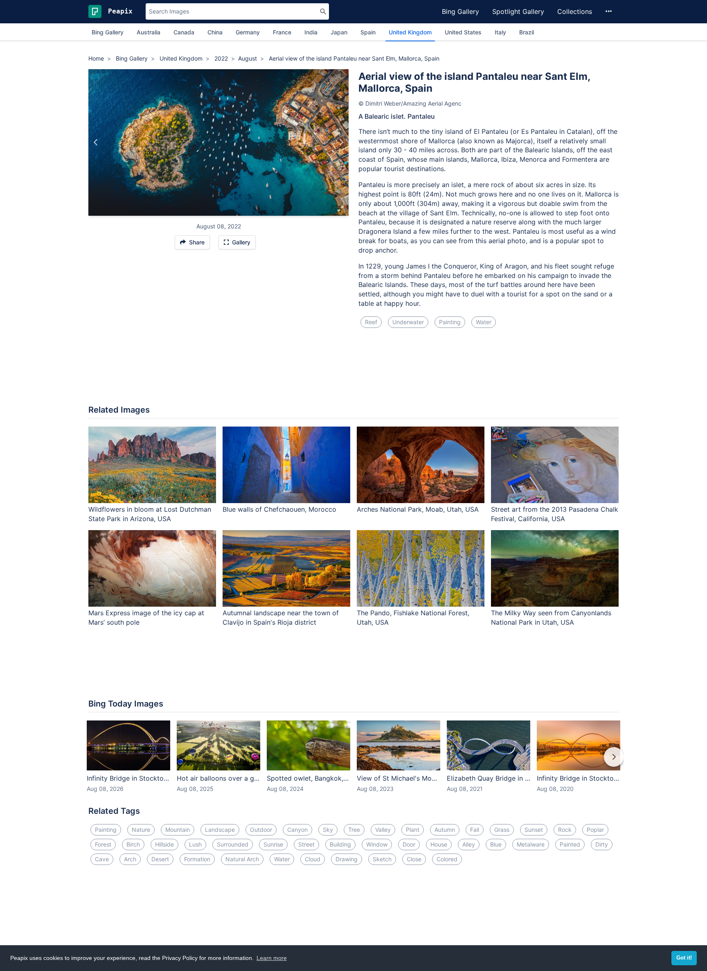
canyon (297, 829)
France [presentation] (282, 32)
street (306, 844)
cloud (312, 859)
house (438, 844)
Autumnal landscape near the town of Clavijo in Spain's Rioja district (281, 617)
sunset (534, 829)
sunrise (273, 844)
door (409, 844)
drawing (346, 859)
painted (570, 844)
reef (371, 321)
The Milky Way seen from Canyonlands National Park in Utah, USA (551, 617)
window (376, 844)
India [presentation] (310, 32)
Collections (574, 11)
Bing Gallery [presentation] (108, 32)
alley (468, 844)
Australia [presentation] (148, 32)
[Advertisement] (353, 371)
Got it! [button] (684, 958)
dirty (601, 844)
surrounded (232, 844)
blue (496, 844)
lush (195, 844)
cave (102, 859)
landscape (220, 829)
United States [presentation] (463, 32)
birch (133, 844)
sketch (382, 859)
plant (412, 829)
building (340, 844)
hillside (164, 844)
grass (501, 829)
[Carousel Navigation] (353, 763)
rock (565, 829)
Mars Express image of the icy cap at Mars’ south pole (146, 617)
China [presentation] (215, 32)
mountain (177, 829)
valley (383, 829)
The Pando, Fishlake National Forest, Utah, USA (413, 617)
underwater (408, 321)
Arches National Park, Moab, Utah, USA (418, 509)
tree (354, 829)
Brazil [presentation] (526, 32)
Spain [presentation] (368, 32)
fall (474, 829)
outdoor (261, 829)
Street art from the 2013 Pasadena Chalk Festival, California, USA (554, 514)
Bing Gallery (460, 11)
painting (450, 321)
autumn (445, 829)
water (483, 321)
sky (328, 829)
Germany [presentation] (248, 32)
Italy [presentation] (500, 32)
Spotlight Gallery (518, 11)
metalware (531, 844)
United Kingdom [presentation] (410, 32)
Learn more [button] (272, 958)
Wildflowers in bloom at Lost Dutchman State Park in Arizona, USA (149, 514)
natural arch (242, 859)
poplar (595, 829)
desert (160, 859)
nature (141, 829)
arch (130, 859)
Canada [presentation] (183, 32)
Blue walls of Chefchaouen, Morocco (279, 509)
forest (103, 844)
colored (447, 859)
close (414, 859)
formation (197, 859)
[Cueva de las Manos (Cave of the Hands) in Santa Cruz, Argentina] (341, 142)
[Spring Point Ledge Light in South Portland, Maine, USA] (96, 142)
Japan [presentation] (339, 32)
